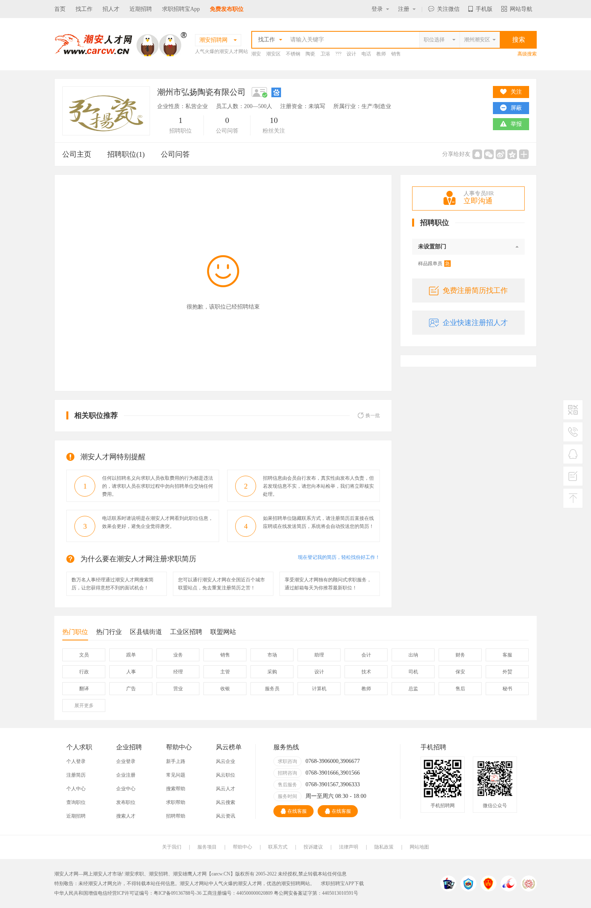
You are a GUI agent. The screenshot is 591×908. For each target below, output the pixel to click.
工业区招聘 (186, 631)
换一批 (372, 415)
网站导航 (521, 9)
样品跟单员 (434, 263)
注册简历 (76, 775)
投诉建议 (313, 847)
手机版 (484, 9)
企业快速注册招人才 (475, 323)
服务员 (272, 688)
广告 (131, 688)
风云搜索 (225, 802)
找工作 (84, 9)
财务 (460, 655)
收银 (225, 688)
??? (338, 54)
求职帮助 (175, 802)
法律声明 (348, 847)
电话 (366, 54)
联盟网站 (223, 631)
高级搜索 (527, 54)
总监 (413, 688)
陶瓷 (310, 54)
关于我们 (171, 847)
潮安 (256, 54)
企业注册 (125, 775)
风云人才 (225, 788)
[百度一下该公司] (276, 92)
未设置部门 (432, 246)
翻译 (84, 688)
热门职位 (75, 631)
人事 (131, 672)
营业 (178, 688)
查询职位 (76, 802)
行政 (84, 672)
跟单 (131, 655)
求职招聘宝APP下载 (342, 883)
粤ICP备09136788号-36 (177, 893)
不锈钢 (293, 54)
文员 (84, 655)
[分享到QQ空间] (512, 154)
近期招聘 (140, 9)
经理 (178, 672)
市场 (272, 655)
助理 (319, 655)
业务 (178, 655)
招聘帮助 (175, 816)
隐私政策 (384, 847)
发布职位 (125, 802)
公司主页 (76, 154)
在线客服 (297, 811)
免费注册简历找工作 (475, 290)
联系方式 (277, 847)
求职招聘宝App (181, 9)
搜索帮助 (175, 788)
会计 (366, 655)
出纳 (413, 655)
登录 (377, 9)
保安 (460, 672)
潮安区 (273, 54)
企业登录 (125, 761)
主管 (225, 672)
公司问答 (175, 154)
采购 (272, 672)
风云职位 (225, 775)
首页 (60, 9)
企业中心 (125, 788)
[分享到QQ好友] (477, 154)
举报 (516, 124)
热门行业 (109, 631)
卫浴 (325, 54)
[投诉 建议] (572, 479)
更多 (84, 705)
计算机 (319, 688)
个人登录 (76, 761)
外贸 (507, 672)
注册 (403, 9)
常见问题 (175, 775)
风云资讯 (225, 816)
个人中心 (76, 788)
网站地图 (419, 847)
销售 (396, 54)
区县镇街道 (146, 631)
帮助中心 (242, 847)
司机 (413, 672)
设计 (351, 54)
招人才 (111, 9)
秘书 (507, 688)
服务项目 (207, 847)
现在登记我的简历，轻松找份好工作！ (339, 557)
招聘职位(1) (126, 154)
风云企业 (225, 761)
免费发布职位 (227, 9)
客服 (507, 655)
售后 (460, 688)
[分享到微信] (489, 154)
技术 (366, 672)
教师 (381, 54)
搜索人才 (125, 816)
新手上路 (175, 761)
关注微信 (448, 9)
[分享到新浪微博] (500, 154)
